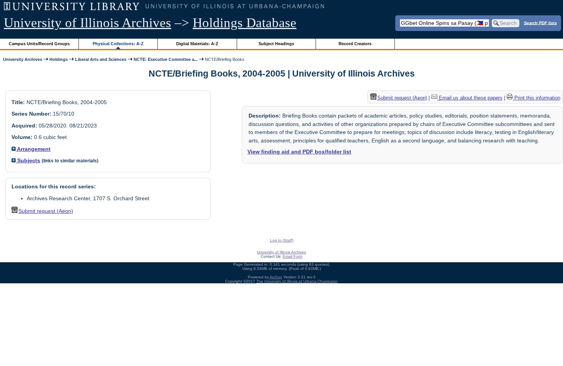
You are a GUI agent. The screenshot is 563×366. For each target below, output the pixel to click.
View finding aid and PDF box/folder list (299, 152)
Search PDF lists (540, 22)
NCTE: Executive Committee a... (166, 59)
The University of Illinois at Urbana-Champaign (297, 281)
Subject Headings (276, 43)
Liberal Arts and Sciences (100, 59)
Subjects (28, 160)
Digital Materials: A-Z (197, 43)
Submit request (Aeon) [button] (45, 211)
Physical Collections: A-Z (118, 43)
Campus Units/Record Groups (39, 43)
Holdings (58, 59)
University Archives (22, 59)
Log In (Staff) (281, 240)
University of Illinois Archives (87, 22)
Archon (276, 277)
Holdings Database (244, 22)
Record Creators (355, 43)
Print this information (536, 98)
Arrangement (33, 149)
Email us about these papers (469, 98)
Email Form (292, 256)
